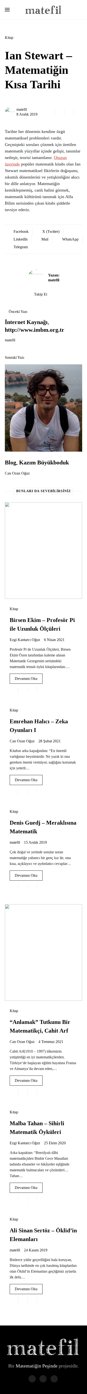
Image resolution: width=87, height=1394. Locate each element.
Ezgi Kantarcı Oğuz (25, 640)
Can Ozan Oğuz (17, 473)
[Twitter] (43, 1378)
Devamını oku (26, 678)
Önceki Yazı (18, 312)
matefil (21, 109)
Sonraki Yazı (14, 357)
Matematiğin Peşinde (37, 1365)
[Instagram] (54, 1378)
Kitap (9, 37)
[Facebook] (32, 1378)
